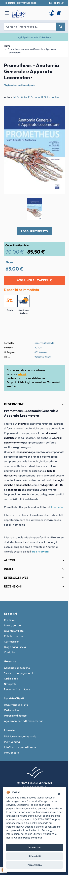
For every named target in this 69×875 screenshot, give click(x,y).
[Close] (56, 790)
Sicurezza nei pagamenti (18, 679)
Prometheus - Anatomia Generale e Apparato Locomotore (32, 51)
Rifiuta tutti (33, 856)
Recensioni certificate (17, 695)
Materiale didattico (15, 721)
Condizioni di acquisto (17, 673)
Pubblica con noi (13, 642)
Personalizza (33, 865)
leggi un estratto (34, 231)
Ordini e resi (11, 684)
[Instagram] (54, 3)
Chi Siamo (10, 625)
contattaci (23, 3)
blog (34, 3)
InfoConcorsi (11, 758)
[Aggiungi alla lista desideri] (59, 111)
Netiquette (10, 689)
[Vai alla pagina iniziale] (29, 12)
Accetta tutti (33, 847)
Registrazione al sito (16, 710)
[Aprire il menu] (6, 13)
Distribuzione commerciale (20, 742)
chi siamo (10, 3)
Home (7, 45)
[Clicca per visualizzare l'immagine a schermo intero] (34, 150)
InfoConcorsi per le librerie (20, 753)
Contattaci (10, 658)
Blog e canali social (15, 652)
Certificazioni (12, 647)
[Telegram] (58, 3)
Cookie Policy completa (42, 837)
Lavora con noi (12, 631)
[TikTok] (62, 3)
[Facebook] (50, 3)
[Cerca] (60, 27)
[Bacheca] (51, 13)
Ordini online (11, 716)
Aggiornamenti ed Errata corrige (23, 726)
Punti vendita (12, 747)
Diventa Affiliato (14, 636)
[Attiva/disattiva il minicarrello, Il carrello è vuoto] (58, 13)
